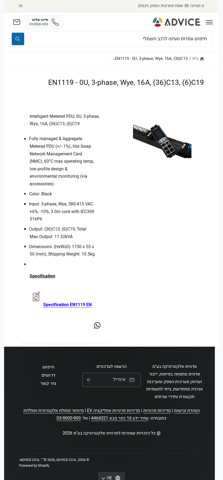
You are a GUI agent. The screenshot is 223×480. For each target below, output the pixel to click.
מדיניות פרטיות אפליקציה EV (113, 410)
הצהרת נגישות (187, 410)
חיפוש (48, 367)
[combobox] (111, 39)
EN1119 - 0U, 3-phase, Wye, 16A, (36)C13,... (149, 58)
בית (195, 58)
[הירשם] (88, 380)
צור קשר (48, 383)
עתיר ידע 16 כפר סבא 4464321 (119, 418)
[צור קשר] (16, 22)
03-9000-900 (69, 418)
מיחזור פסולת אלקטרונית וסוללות (53, 410)
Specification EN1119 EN (67, 304)
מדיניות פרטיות (157, 410)
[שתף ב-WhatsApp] (97, 325)
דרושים (48, 375)
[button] (209, 22)
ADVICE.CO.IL (30, 459)
